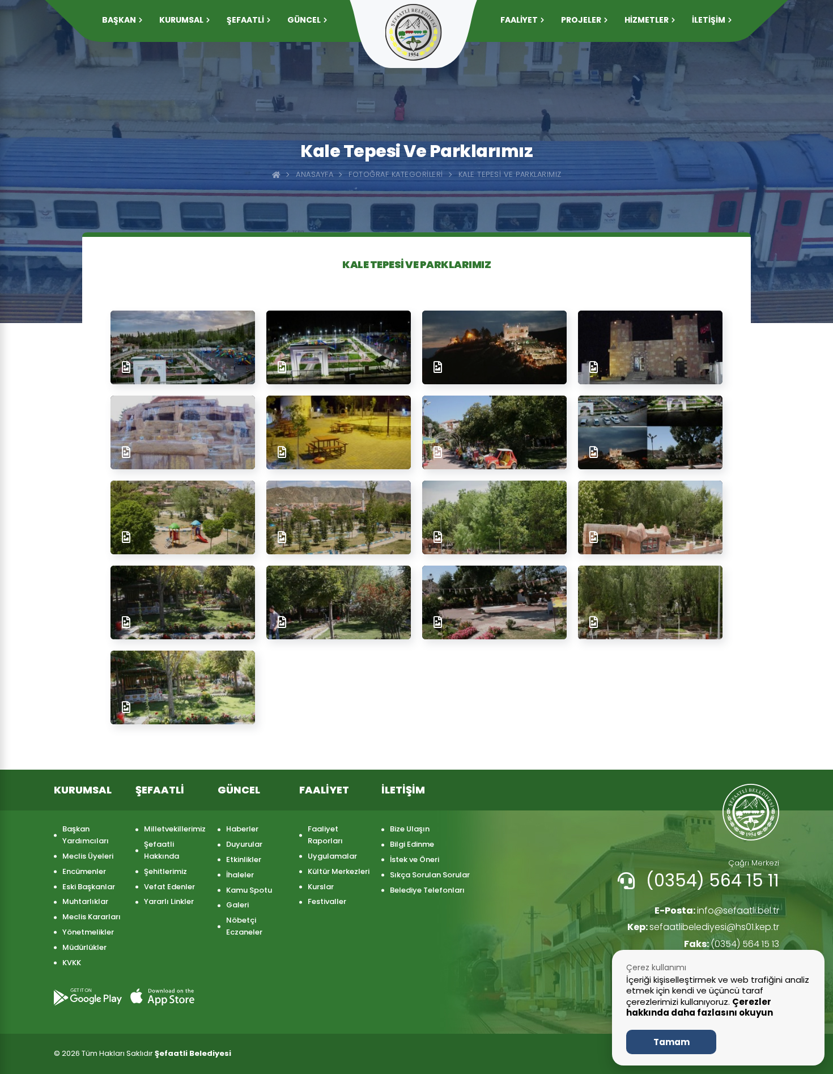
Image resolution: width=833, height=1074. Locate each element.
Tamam (671, 1042)
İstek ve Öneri (414, 859)
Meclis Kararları (91, 916)
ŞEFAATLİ (245, 20)
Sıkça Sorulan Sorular (430, 874)
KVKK (71, 962)
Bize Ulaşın (410, 828)
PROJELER (581, 20)
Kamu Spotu (249, 890)
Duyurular (244, 844)
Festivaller (327, 901)
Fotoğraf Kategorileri (395, 174)
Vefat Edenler (169, 886)
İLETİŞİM (708, 20)
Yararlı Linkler (169, 901)
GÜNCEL (304, 20)
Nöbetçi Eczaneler (244, 926)
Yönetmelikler (88, 932)
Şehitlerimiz (165, 871)
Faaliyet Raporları (325, 834)
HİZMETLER (646, 20)
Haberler (242, 828)
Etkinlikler (243, 859)
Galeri (237, 904)
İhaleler (240, 874)
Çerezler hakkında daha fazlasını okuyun (699, 1007)
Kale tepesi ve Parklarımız (510, 174)
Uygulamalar (332, 856)
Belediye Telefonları (427, 890)
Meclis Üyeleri (87, 856)
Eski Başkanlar (88, 886)
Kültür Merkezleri (338, 871)
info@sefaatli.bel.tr (716, 910)
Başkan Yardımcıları (85, 834)
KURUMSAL (181, 20)
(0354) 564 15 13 (731, 943)
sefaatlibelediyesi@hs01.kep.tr (703, 926)
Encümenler (84, 871)
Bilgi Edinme (412, 844)
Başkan (119, 20)
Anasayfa (314, 174)
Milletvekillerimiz (175, 828)
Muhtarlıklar (85, 901)
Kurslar (321, 886)
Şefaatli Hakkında (161, 850)
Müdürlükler (84, 947)
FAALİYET (519, 20)
